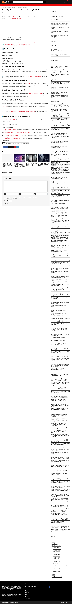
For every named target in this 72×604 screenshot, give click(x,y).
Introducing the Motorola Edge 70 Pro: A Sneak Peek (43, 164)
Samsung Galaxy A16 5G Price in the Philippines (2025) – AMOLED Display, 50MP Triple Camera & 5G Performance (60, 435)
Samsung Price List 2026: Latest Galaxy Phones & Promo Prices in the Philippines (60, 274)
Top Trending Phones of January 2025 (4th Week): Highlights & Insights (60, 303)
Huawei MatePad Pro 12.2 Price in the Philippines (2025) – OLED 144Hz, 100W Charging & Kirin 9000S (60, 119)
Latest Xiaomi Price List (56, 551)
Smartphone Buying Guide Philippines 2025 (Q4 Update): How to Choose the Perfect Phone (59, 282)
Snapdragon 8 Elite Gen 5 (25, 143)
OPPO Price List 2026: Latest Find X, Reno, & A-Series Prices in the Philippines (59, 241)
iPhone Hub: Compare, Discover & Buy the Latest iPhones (60, 191)
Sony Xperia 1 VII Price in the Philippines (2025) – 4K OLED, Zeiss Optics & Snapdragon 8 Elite (60, 466)
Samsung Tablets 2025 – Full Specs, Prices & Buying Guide (59, 463)
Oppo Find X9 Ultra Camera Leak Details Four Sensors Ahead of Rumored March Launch (19, 165)
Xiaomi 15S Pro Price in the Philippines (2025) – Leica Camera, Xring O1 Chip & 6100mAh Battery (60, 519)
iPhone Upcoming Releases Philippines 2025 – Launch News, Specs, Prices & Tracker (59, 213)
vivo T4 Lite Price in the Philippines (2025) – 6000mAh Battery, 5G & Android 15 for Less (59, 514)
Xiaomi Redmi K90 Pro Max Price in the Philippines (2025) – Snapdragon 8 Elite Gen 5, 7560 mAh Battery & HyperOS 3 (60, 365)
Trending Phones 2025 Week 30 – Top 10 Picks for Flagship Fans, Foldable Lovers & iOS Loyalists (60, 490)
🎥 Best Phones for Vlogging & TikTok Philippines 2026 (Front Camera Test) (60, 375)
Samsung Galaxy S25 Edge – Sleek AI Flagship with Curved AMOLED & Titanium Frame (60, 444)
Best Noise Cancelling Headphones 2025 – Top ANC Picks (59, 80)
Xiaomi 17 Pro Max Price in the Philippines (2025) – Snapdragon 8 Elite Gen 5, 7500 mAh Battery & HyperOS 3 (60, 359)
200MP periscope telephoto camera (35, 93)
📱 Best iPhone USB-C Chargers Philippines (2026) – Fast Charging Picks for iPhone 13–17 (60, 530)
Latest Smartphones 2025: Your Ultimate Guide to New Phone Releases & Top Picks (60, 142)
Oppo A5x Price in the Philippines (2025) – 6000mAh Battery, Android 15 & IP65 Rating (59, 400)
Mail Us (67, 602)
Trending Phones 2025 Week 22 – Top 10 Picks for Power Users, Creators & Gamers (60, 479)
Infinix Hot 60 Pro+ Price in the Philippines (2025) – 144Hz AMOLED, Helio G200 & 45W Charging (60, 132)
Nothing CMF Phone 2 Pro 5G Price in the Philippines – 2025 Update (58, 386)
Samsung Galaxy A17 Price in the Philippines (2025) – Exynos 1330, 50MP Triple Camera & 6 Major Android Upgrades (60, 266)
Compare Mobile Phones (55, 101)
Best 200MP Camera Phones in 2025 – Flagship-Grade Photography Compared (60, 67)
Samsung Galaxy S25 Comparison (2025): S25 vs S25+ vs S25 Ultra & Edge (60, 441)
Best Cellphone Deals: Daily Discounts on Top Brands (61, 565)
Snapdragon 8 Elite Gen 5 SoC (15, 18)
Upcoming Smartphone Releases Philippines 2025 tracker (23, 111)
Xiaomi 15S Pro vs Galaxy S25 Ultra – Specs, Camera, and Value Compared (59, 522)
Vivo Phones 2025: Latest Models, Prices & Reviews (59, 327)
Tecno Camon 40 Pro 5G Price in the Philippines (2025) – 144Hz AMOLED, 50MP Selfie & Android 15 (60, 469)
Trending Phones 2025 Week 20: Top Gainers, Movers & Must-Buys (59, 477)
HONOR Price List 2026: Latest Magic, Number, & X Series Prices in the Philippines (60, 165)
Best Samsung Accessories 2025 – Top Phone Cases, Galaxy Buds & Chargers (59, 86)
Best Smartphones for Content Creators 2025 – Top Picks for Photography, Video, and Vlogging (60, 158)
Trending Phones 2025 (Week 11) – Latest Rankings (58, 308)
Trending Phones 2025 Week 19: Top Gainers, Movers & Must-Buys (59, 474)
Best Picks (46, 4)
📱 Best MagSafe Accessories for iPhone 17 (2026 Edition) (59, 532)
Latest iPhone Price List (56, 550)
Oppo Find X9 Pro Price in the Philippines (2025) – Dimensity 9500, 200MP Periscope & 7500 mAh (60, 238)
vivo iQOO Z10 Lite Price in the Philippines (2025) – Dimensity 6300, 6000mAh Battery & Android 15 (60, 509)
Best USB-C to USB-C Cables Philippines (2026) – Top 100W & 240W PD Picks (60, 99)
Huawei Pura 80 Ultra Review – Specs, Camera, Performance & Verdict (59, 175)
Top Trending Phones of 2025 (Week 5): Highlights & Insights (60, 295)
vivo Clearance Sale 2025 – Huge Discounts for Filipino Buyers (59, 324)
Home (3, 7)
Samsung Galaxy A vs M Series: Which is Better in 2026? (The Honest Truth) (60, 263)
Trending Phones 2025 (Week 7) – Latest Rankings (60, 318)
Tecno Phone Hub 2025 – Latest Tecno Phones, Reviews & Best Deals (60, 290)
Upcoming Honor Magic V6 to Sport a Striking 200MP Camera (59, 36)
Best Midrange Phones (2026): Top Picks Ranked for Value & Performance (60, 152)
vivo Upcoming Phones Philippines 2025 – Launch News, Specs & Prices (60, 335)
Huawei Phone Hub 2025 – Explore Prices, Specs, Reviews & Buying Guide (60, 168)
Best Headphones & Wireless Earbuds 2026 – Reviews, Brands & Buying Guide (59, 78)
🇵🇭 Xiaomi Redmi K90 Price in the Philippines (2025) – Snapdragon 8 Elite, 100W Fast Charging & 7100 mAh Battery (60, 371)
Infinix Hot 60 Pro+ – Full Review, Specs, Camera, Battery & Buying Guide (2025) (60, 129)
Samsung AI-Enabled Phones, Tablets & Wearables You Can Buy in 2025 (60, 421)
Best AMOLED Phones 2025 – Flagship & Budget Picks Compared (60, 70)
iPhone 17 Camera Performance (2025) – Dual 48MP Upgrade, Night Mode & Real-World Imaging (60, 198)
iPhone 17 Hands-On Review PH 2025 (58, 203)
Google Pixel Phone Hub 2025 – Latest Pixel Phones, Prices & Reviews (59, 160)
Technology (27, 598)
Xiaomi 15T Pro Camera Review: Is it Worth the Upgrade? (59, 355)
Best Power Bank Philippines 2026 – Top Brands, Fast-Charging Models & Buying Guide (60, 83)
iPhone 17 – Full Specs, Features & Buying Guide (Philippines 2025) (60, 137)
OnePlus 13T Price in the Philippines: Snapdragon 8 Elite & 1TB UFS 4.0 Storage (60, 392)
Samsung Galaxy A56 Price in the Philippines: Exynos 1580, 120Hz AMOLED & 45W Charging (59, 439)
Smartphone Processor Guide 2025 (34, 76)
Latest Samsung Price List (57, 548)
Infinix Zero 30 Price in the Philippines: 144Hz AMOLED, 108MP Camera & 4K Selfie (59, 134)
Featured (9, 4)
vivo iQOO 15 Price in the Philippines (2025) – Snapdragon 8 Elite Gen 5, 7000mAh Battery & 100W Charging (59, 329)
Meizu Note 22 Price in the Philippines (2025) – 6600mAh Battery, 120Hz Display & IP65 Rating (59, 380)
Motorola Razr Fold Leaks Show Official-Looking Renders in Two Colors (7, 165)
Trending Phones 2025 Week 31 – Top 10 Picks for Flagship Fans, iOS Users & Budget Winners (60, 492)
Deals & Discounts (36, 4)
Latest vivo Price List (56, 547)
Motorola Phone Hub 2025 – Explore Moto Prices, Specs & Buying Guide (60, 219)
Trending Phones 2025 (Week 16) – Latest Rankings (58, 316)
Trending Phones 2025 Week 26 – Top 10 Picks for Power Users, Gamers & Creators (60, 487)
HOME (5, 4)
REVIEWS (51, 4)
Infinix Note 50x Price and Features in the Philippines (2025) (58, 186)
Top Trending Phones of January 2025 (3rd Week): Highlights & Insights (60, 300)
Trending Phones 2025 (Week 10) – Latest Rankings (58, 306)
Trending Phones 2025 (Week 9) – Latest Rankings (60, 321)
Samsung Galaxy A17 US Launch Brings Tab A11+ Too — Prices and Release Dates (60, 47)
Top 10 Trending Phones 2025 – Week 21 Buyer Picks (59, 471)
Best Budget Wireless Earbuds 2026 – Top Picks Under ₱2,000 (60, 75)
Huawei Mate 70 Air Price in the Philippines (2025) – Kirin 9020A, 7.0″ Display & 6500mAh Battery (60, 170)
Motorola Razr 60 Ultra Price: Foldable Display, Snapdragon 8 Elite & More (59, 225)
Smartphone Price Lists (25, 4)
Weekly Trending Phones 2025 (60, 4)
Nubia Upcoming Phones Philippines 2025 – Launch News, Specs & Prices (60, 233)
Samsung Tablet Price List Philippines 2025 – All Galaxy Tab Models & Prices (60, 461)
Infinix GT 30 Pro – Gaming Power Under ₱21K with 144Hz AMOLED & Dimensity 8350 (59, 123)
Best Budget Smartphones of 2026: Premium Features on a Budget (59, 144)
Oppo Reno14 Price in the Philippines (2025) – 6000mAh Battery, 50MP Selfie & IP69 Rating (59, 402)
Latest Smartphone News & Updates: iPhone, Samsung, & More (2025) (59, 216)
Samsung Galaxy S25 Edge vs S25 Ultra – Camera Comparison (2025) (60, 450)
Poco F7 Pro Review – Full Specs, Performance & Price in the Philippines (60, 347)
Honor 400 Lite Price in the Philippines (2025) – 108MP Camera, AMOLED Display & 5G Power (59, 104)
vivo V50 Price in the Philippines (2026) (58, 338)
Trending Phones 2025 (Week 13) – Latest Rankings (58, 314)
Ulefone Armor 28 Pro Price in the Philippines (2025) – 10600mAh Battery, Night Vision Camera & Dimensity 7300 (60, 495)
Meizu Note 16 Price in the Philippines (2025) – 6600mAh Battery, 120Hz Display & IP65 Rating (59, 378)
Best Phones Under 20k (56, 571)
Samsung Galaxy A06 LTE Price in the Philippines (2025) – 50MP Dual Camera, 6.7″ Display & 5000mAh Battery (60, 431)
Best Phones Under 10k (56, 568)
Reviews (26, 590)
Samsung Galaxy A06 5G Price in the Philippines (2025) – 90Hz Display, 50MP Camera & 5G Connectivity (59, 428)
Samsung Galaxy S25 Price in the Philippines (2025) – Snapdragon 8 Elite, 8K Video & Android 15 (60, 455)
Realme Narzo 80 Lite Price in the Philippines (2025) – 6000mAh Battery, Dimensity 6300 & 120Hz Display (59, 415)
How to (26, 594)
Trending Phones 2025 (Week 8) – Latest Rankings (60, 320)
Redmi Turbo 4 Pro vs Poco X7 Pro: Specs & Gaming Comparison (59, 419)
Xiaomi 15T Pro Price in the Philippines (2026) (59, 356)
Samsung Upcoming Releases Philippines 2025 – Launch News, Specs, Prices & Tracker (60, 277)
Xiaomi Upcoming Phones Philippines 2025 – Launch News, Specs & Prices (59, 369)
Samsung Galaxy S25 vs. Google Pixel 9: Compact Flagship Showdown (60, 254)
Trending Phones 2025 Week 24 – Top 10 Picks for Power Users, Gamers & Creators (60, 485)
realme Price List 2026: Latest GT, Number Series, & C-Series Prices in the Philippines (60, 248)
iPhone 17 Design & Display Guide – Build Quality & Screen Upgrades (60, 201)
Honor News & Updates (15, 143)
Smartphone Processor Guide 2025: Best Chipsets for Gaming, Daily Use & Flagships (60, 288)
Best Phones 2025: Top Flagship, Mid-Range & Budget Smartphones (18, 45)
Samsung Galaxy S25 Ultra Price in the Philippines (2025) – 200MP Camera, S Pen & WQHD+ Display (60, 458)
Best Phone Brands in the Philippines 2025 (13, 135)
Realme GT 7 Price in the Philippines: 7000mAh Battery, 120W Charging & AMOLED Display (59, 409)
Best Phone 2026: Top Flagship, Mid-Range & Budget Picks (59, 155)
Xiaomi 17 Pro (28, 83)
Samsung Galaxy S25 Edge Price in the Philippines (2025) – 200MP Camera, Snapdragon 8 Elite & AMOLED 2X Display (60, 447)
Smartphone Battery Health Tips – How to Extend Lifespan (60, 280)
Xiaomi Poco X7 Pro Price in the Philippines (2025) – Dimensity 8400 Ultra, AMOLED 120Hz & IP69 (60, 527)
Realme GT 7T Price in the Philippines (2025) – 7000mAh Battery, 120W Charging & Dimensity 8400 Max (59, 411)
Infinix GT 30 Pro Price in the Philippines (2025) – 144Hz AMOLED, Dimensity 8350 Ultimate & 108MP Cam (60, 125)
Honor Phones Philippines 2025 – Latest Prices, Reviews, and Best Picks (59, 163)
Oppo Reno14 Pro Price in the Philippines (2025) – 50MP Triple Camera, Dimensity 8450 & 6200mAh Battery (60, 405)
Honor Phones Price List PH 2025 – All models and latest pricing (17, 44)
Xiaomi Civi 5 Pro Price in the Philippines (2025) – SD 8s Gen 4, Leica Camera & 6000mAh (60, 525)
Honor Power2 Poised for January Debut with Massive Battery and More (59, 44)
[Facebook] (49, 587)
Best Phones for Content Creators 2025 (13, 138)
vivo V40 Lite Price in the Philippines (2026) (59, 337)
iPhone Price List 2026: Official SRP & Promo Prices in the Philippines (59, 211)
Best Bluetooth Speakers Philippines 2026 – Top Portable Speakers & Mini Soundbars (60, 72)
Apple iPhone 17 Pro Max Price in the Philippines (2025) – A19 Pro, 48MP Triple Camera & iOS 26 (60, 193)
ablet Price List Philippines (10, 129)
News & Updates (16, 4)
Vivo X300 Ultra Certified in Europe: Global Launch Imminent (60, 51)
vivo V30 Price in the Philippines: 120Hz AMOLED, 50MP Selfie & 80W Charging (60, 517)
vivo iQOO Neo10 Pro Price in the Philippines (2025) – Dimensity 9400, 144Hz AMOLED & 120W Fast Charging (60, 502)
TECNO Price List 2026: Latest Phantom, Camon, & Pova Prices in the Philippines (60, 293)
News (5, 7)
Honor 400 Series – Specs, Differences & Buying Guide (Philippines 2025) (60, 114)
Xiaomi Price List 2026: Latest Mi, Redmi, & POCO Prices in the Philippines (60, 362)
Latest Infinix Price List (56, 558)
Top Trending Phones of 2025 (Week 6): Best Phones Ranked (59, 298)
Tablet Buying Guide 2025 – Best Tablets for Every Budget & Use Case (60, 90)
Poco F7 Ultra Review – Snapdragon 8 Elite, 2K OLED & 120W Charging (59, 349)
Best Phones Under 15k (56, 570)
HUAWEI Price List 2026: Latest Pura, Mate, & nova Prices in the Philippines (60, 173)
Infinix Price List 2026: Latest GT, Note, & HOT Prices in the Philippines (59, 188)
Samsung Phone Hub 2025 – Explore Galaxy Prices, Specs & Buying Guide (60, 256)
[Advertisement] (26, 29)
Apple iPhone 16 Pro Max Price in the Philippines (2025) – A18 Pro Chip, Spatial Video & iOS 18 (60, 64)
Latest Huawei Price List (56, 557)
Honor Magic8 (8, 143)
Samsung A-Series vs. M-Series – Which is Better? (60, 260)
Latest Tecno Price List (56, 555)
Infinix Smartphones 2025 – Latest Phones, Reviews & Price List (59, 183)
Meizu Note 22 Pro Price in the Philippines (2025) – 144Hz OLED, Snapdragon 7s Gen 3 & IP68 (60, 383)
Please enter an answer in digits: (10, 198)
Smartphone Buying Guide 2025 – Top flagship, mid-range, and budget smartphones (21, 42)
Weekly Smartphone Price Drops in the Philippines (60, 342)
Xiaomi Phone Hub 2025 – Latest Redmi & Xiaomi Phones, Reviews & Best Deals (60, 344)
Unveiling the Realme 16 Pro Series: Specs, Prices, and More (31, 164)
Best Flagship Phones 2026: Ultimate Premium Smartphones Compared (59, 147)
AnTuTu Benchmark (13, 16)
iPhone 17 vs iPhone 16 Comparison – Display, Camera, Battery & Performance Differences (59, 208)
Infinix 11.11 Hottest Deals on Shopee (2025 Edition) (59, 181)
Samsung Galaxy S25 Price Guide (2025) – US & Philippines (59, 453)
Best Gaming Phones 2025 (10, 119)
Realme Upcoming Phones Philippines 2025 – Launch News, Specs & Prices (59, 251)
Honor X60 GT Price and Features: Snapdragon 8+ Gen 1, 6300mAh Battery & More (60, 116)
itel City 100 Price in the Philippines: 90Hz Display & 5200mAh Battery (60, 139)
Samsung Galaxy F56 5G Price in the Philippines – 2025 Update (60, 272)
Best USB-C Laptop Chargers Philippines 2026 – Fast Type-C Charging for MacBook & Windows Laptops (60, 96)
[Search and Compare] (44, 2)
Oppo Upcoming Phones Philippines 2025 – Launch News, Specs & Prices (60, 243)
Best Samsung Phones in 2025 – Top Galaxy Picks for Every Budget (60, 259)
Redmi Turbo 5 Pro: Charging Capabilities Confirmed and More (58, 40)
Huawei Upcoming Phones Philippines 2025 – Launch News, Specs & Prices (59, 178)
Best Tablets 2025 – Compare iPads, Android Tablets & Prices (59, 88)
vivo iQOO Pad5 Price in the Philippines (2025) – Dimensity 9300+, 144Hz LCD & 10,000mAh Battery (60, 506)
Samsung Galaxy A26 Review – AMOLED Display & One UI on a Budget (60, 269)
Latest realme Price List (56, 554)
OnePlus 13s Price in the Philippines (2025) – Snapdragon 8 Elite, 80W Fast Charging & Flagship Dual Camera (60, 388)
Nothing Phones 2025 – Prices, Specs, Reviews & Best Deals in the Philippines (60, 227)
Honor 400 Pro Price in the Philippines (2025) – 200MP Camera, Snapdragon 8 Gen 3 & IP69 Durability (59, 110)
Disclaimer (62, 602)
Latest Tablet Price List (56, 561)
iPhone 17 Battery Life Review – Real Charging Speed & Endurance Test (59, 196)
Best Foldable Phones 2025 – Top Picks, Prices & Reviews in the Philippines (60, 150)
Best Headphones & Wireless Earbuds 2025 (13, 122)
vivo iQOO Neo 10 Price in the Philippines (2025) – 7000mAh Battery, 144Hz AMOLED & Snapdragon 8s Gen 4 (60, 499)
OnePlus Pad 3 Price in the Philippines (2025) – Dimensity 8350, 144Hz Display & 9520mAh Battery (60, 397)
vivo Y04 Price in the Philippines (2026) (58, 340)
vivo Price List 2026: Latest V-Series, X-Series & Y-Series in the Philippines (60, 332)
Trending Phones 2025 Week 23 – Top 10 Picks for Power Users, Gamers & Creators (60, 482)
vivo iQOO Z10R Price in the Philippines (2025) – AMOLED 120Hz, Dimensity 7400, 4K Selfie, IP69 (59, 511)
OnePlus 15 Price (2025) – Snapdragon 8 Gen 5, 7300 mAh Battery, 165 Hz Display (59, 395)
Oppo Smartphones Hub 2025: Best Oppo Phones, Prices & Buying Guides (60, 236)
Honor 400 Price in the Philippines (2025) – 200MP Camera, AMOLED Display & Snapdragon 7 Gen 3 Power (60, 106)
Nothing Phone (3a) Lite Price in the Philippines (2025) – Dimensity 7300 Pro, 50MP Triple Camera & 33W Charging (60, 230)
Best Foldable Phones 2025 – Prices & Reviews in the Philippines (17, 132)
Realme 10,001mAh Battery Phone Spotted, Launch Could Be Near (59, 55)
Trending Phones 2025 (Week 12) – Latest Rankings (58, 311)
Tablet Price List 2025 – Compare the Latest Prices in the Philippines (59, 93)
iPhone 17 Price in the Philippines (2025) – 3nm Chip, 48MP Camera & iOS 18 (59, 205)
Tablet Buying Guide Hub (9, 126)
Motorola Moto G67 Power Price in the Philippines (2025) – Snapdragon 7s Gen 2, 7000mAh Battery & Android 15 (60, 221)
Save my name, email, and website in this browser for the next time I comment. (21, 197)
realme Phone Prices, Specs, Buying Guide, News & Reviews (60, 246)
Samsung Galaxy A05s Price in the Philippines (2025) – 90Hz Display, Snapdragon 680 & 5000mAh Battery (59, 424)
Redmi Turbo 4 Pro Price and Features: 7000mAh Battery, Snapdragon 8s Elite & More (60, 352)
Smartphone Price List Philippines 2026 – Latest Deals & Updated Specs (60, 285)
